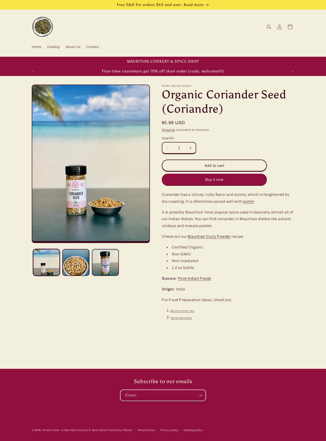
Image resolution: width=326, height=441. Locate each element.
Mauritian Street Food (182, 311)
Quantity (168, 138)
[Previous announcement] (33, 71)
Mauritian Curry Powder (209, 236)
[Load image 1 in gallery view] (46, 262)
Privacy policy (169, 430)
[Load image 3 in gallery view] (105, 262)
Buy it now (214, 180)
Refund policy (146, 430)
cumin (248, 201)
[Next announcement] (292, 71)
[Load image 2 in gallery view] (75, 262)
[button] (269, 27)
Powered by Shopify (120, 430)
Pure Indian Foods (194, 278)
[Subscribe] (200, 395)
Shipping (168, 130)
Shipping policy (193, 430)
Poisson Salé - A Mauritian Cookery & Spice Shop (74, 430)
